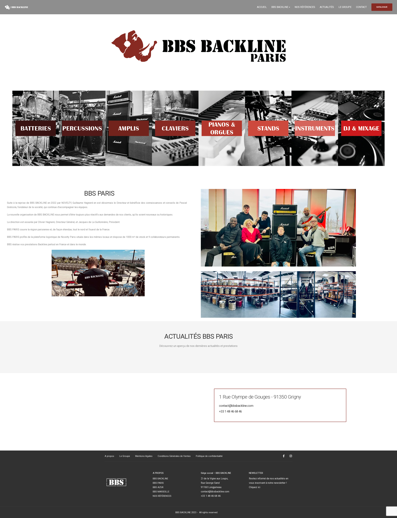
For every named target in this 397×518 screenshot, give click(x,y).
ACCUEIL (262, 7)
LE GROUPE (345, 7)
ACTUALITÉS (327, 7)
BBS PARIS (158, 483)
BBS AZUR (158, 487)
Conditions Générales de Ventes (174, 456)
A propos (109, 456)
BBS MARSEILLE (161, 491)
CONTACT (361, 7)
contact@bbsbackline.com (236, 406)
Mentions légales (143, 456)
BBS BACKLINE (279, 7)
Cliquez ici (254, 487)
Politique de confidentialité (209, 456)
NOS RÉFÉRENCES (305, 7)
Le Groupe (124, 456)
